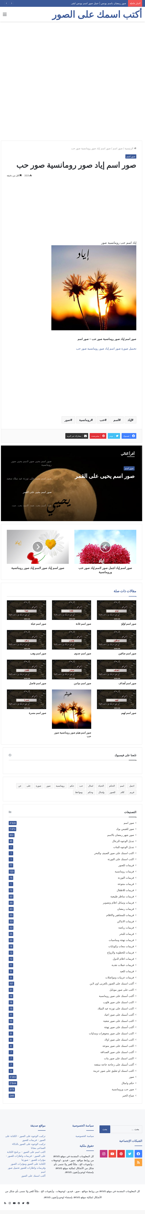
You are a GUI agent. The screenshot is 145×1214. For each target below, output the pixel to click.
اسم (116, 420)
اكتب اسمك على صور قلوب (118, 1002)
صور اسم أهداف (127, 683)
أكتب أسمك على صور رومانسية (116, 995)
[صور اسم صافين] (116, 640)
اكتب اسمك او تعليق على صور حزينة (113, 1070)
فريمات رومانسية (124, 871)
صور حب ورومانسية (123, 1089)
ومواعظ (79, 792)
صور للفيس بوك (125, 828)
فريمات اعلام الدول (123, 958)
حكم (72, 785)
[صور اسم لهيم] (116, 699)
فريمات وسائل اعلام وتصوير (118, 902)
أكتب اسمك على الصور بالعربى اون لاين (112, 983)
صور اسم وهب (38, 653)
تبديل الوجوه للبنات (123, 847)
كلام (122, 792)
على (29, 785)
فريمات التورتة (126, 877)
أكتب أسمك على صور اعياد (119, 1014)
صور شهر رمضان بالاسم (120, 834)
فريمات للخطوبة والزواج (120, 952)
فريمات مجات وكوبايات (121, 946)
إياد (129, 420)
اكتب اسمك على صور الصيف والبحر (114, 853)
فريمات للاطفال (125, 890)
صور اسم (118, 148)
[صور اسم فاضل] (26, 669)
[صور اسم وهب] (26, 640)
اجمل (131, 785)
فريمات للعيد (127, 971)
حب (102, 420)
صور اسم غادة (83, 623)
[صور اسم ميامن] (71, 669)
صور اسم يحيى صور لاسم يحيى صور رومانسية (98, 479)
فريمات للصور (126, 865)
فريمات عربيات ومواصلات (119, 977)
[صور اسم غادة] (71, 610)
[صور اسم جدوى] (71, 640)
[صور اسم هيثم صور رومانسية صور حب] (71, 709)
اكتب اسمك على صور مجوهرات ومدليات (111, 1033)
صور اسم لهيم (128, 712)
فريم (132, 792)
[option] (71, 483)
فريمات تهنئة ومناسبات (121, 940)
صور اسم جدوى (82, 653)
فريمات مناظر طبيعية (122, 896)
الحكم (112, 785)
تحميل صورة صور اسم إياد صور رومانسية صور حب (106, 348)
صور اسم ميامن (82, 683)
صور (67, 420)
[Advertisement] (72, 51)
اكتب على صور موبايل (122, 989)
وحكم (90, 792)
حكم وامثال (127, 1083)
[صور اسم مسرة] (26, 699)
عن (19, 785)
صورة (38, 785)
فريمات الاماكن (125, 921)
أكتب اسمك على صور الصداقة (117, 1052)
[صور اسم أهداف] (116, 669)
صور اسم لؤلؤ (128, 623)
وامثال (101, 792)
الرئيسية (129, 148)
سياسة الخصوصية (85, 1135)
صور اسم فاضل (37, 683)
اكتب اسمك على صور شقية (118, 1020)
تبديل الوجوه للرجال (123, 841)
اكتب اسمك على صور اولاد (119, 1039)
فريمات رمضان (125, 908)
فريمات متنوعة (126, 883)
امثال (90, 785)
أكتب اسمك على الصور (33, 1175)
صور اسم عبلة (38, 623)
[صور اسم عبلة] (26, 610)
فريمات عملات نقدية (123, 964)
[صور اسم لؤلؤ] (116, 610)
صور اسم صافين (127, 653)
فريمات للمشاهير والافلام (120, 915)
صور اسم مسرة (37, 712)
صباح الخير (128, 1095)
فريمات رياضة (126, 927)
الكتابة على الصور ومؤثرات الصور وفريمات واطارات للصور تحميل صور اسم (27, 1167)
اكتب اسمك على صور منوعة (118, 1045)
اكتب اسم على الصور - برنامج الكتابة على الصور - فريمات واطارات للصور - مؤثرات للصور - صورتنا (26, 1155)
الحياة (101, 785)
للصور (112, 792)
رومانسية (85, 420)
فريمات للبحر (126, 933)
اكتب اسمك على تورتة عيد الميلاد (116, 1008)
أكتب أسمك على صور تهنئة (119, 1027)
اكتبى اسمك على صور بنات (119, 1058)
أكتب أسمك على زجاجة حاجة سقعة (114, 1064)
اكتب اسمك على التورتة (121, 859)
